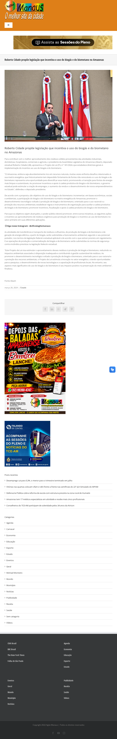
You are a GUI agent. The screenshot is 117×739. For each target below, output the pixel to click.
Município (10, 585)
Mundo (9, 579)
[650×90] (62, 36)
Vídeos (9, 622)
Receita (9, 604)
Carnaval (10, 529)
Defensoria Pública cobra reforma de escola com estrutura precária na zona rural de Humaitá (48, 493)
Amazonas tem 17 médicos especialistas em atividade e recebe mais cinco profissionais (45, 499)
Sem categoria (12, 616)
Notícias (10, 591)
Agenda (9, 522)
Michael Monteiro (14, 572)
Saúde (9, 610)
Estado (23, 287)
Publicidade (11, 597)
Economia (10, 535)
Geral (8, 566)
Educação (10, 541)
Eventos (10, 560)
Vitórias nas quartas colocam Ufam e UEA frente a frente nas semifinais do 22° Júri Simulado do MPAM (52, 486)
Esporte (9, 547)
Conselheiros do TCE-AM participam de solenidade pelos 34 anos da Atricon (40, 505)
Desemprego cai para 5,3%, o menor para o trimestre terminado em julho (39, 480)
